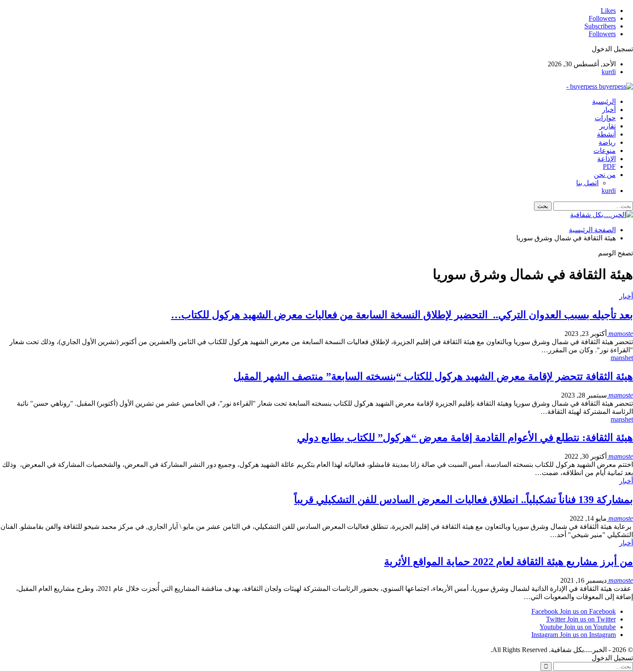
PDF (609, 166)
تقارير (607, 126)
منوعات (604, 150)
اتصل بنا (587, 182)
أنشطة (606, 134)
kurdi (609, 71)
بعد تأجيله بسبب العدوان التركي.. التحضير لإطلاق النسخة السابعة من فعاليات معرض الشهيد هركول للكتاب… (402, 314)
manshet (622, 357)
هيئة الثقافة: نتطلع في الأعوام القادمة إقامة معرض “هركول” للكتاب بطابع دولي (465, 437)
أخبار (609, 109)
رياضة (607, 142)
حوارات (605, 117)
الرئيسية (604, 101)
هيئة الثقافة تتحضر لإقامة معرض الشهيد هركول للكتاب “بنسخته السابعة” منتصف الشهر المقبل (433, 376)
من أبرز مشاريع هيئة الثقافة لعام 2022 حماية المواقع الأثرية (508, 561)
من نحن (605, 174)
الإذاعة (606, 158)
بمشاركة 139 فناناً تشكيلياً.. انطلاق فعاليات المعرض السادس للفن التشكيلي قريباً (463, 499)
